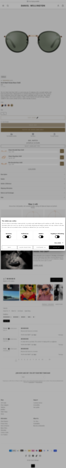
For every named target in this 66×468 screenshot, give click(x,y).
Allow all (56, 247)
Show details (57, 243)
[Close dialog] (61, 211)
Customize (40, 247)
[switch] (25, 236)
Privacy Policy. (49, 255)
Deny (9, 247)
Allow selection (25, 247)
